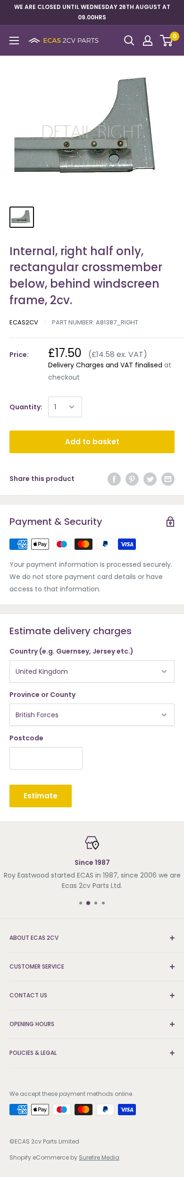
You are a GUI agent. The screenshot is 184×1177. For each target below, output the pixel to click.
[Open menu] (14, 40)
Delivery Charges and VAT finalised (105, 365)
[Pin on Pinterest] (132, 478)
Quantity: (25, 407)
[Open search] (129, 40)
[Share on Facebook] (114, 478)
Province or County (42, 694)
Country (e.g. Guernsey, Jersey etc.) (71, 651)
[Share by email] (168, 478)
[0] (167, 40)
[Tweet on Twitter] (150, 478)
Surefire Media (99, 1157)
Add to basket (92, 442)
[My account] (147, 40)
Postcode (26, 738)
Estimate (41, 796)
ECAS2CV (23, 322)
